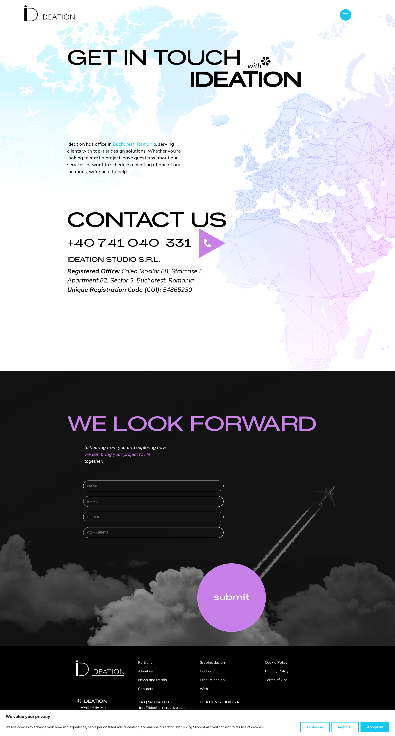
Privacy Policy (277, 671)
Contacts (145, 688)
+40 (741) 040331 (154, 702)
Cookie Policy (276, 662)
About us (145, 671)
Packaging (209, 671)
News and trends (152, 679)
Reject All (345, 727)
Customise (315, 727)
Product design (212, 679)
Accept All (375, 727)
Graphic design (212, 662)
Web (204, 688)
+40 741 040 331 (129, 245)
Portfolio (145, 662)
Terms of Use (276, 679)
